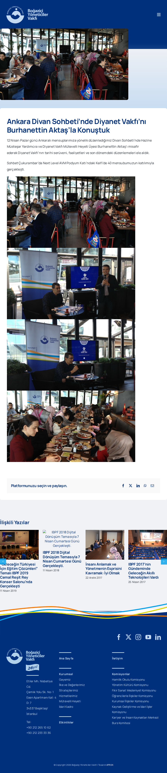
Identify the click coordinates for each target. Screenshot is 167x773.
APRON (110, 764)
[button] (3, 561)
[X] (130, 486)
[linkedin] (158, 637)
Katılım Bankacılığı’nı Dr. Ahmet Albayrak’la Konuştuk (18, 568)
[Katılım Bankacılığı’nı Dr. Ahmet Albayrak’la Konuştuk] (19, 532)
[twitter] (128, 637)
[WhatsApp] (145, 486)
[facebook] (119, 637)
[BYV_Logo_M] (27, 8)
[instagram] (138, 637)
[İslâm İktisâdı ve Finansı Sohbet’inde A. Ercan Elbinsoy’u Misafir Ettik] (147, 532)
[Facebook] (123, 486)
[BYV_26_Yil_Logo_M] (25, 650)
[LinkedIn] (138, 486)
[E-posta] (152, 486)
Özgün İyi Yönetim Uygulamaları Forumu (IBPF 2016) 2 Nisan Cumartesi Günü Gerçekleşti (104, 573)
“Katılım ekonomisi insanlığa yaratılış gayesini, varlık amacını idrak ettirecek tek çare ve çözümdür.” (60, 575)
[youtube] (148, 637)
